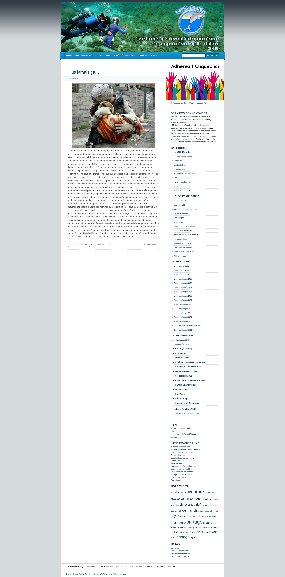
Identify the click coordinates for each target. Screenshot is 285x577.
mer (173, 522)
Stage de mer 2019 (181, 266)
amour (183, 493)
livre (206, 516)
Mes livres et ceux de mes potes (187, 209)
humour (200, 511)
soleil (216, 527)
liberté (202, 516)
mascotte (212, 516)
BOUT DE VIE (182, 152)
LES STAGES (182, 261)
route (210, 528)
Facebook (98, 55)
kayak (175, 516)
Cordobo (87, 574)
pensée (207, 523)
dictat (75, 247)
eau (210, 505)
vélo (215, 532)
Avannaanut (181, 353)
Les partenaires (180, 169)
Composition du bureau (183, 156)
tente (194, 532)
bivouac (175, 499)
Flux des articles (179, 551)
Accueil (69, 55)
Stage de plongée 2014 (183, 287)
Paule (173, 131)
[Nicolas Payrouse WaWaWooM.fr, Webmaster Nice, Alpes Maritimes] (109, 574)
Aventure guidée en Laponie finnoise (185, 450)
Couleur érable (180, 205)
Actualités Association (182, 191)
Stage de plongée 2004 (183, 321)
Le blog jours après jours (184, 252)
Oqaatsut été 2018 (181, 344)
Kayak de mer (176, 463)
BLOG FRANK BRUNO (87, 244)
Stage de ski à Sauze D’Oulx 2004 (187, 326)
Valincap (174, 437)
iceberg (208, 511)
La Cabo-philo (179, 218)
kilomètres (185, 516)
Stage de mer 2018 (181, 275)
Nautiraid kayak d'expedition (182, 472)
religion (90, 247)
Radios (176, 186)
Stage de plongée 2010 (183, 304)
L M (172, 125)
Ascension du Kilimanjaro (187, 403)
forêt (214, 505)
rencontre (203, 528)
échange (183, 537)
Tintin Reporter (177, 480)
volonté (207, 532)
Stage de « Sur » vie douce (184, 226)
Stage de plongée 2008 (183, 313)
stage (182, 532)
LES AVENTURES (184, 335)
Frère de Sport (182, 358)
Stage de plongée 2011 (183, 300)
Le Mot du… (179, 161)
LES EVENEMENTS (185, 409)
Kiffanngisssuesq (183, 348)
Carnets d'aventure (178, 455)
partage (194, 522)
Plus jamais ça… (83, 72)
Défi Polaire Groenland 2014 (188, 367)
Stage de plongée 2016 (183, 279)
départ (205, 505)
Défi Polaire (180, 394)
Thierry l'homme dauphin (180, 477)
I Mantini (174, 431)
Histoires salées (180, 239)
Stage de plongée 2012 (183, 296)
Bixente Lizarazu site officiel (182, 452)
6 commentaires (150, 244)
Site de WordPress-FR (180, 556)
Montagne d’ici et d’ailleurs (184, 243)
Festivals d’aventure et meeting (186, 413)
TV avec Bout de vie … (183, 182)
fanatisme (82, 247)
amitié (175, 492)
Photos (176, 178)
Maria (173, 128)
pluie (195, 527)
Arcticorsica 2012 (183, 376)
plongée (214, 523)
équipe (194, 537)
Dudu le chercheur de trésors (182, 458)
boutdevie (207, 499)
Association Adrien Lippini (181, 428)
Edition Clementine (178, 461)
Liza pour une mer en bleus (181, 469)
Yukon (173, 537)
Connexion (175, 548)
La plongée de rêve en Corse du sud (185, 466)
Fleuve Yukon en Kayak (186, 371)
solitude (175, 532)
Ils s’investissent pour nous (185, 174)
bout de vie (191, 498)
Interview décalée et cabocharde (187, 235)
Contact (154, 55)
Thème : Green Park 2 (75, 574)
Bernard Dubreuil (177, 117)
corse (175, 504)
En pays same (179, 222)
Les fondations (180, 165)
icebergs (214, 511)
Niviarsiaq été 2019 (181, 340)
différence (188, 504)
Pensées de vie (104, 244)
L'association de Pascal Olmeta (183, 434)
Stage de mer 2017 (181, 270)
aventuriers (209, 493)
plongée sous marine (182, 527)
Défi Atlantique (182, 398)
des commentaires (180, 554)
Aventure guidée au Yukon (181, 447)
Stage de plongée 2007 (183, 317)
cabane (216, 499)
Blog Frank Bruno (83, 55)
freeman (174, 511)
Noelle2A (174, 122)
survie (188, 532)
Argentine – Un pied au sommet (190, 380)
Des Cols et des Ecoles (183, 230)
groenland (187, 510)
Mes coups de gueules (183, 247)
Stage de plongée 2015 (183, 283)
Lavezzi (194, 516)
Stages (108, 55)
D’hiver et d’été (180, 256)
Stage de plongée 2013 (183, 292)
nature (181, 522)
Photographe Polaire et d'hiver (183, 475)
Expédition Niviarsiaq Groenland (190, 362)
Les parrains (143, 55)
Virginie (173, 133)
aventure (195, 491)
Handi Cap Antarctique (185, 385)
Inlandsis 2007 (182, 389)
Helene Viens (176, 136)
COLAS (174, 142)
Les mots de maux (181, 213)
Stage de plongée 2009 (183, 309)
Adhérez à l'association (124, 55)
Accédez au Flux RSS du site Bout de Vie (189, 103)
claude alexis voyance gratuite (183, 139)
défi (198, 504)
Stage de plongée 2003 (183, 330)
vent (200, 532)
